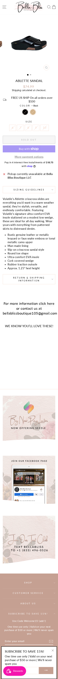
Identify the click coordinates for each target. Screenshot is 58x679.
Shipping (16, 90)
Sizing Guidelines (29, 189)
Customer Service (28, 593)
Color (29, 105)
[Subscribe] (51, 641)
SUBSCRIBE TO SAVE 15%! (28, 613)
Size (29, 121)
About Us (28, 603)
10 (44, 127)
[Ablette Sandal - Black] (8, 372)
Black (25, 112)
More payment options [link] (29, 156)
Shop (28, 582)
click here (46, 303)
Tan (33, 112)
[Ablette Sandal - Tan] (12, 372)
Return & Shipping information (29, 279)
